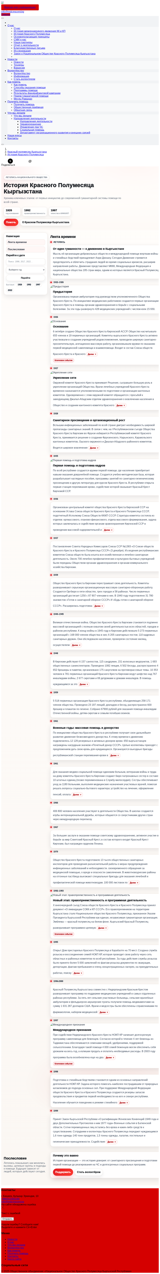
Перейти (25, 278)
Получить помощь (18, 1253)
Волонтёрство (16, 1247)
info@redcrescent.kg (12, 11)
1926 (20, 284)
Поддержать (63, 1172)
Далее (92, 354)
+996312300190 (10, 1199)
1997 (38, 284)
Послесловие (16, 249)
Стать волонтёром (88, 1172)
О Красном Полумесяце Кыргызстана (45, 222)
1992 (29, 284)
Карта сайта (14, 1259)
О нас (11, 1242)
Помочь (5, 14)
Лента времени (17, 242)
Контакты (13, 1256)
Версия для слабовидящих (20, 7)
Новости (12, 1239)
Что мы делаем (16, 1245)
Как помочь (14, 1250)
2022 (10, 290)
